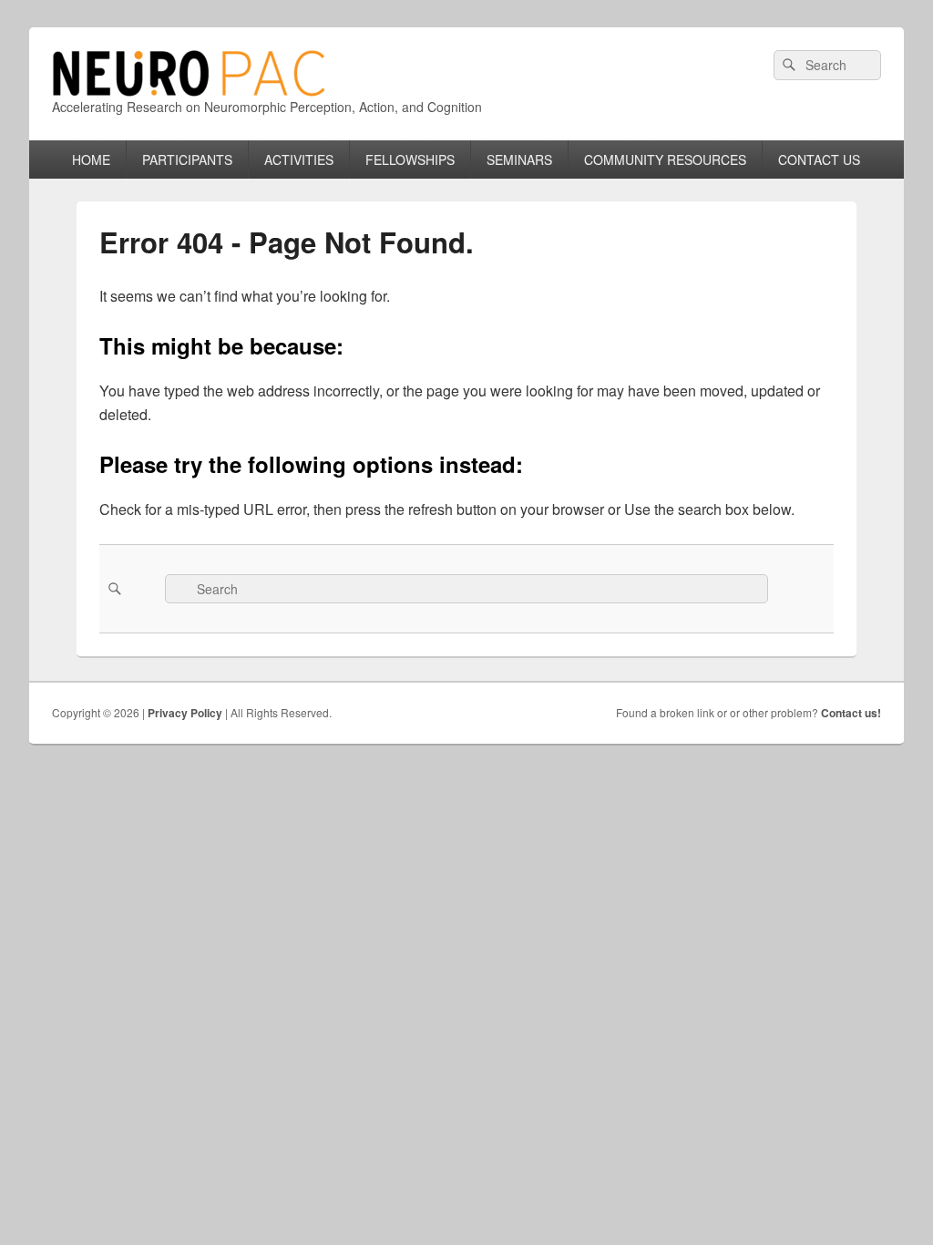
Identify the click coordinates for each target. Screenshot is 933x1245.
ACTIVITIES (298, 159)
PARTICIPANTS (187, 159)
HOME (91, 159)
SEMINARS (519, 159)
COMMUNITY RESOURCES (665, 159)
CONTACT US (819, 159)
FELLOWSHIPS (410, 159)
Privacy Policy (185, 713)
